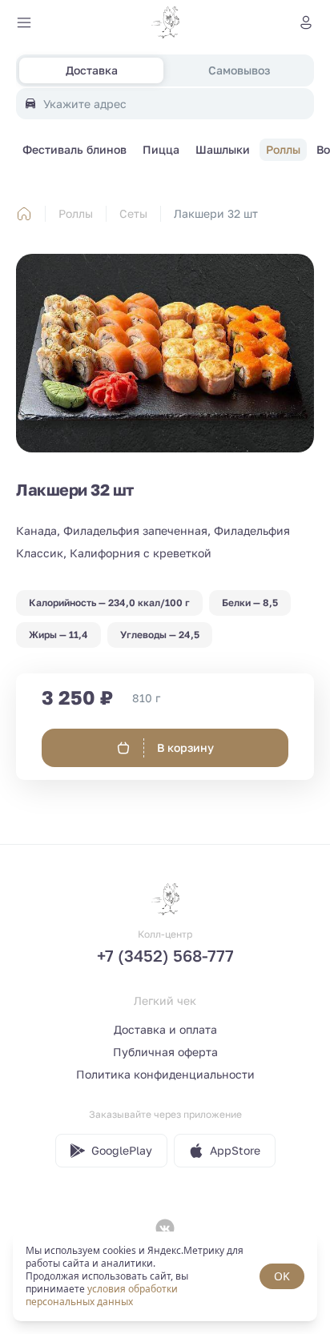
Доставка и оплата (165, 1029)
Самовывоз (239, 70)
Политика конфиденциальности (165, 1074)
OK (282, 1276)
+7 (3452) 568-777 (165, 955)
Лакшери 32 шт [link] (216, 213)
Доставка (92, 70)
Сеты (133, 213)
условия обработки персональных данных (102, 1295)
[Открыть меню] (24, 22)
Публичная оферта (165, 1052)
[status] (165, 1276)
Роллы (75, 213)
